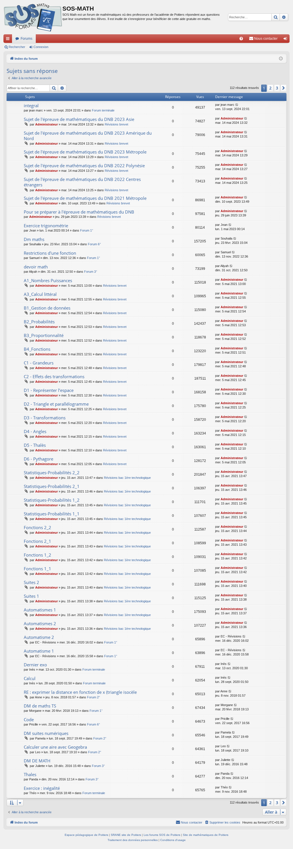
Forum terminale (103, 110)
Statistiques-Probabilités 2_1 (52, 486)
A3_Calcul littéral (40, 294)
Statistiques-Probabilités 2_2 (52, 472)
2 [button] (270, 88)
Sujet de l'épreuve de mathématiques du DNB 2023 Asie (79, 119)
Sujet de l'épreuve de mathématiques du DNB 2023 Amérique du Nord (88, 135)
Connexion (40, 47)
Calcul (29, 678)
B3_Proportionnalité (44, 335)
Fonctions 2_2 (37, 527)
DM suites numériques (46, 733)
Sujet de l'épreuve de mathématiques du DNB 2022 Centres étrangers (82, 182)
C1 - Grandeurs (39, 363)
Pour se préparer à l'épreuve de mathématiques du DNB (79, 212)
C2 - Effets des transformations (54, 376)
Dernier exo (35, 664)
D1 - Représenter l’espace (49, 390)
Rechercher (17, 47)
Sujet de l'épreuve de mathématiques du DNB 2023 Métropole (85, 152)
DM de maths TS (40, 706)
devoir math (36, 267)
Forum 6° (94, 244)
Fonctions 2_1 (37, 541)
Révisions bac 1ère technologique (127, 477)
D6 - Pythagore (38, 459)
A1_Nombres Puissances (48, 280)
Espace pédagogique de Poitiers (86, 834)
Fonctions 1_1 (37, 568)
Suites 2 (31, 582)
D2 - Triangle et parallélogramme (56, 404)
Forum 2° (93, 697)
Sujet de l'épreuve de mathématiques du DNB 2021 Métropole (85, 198)
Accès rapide (9, 40)
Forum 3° (90, 271)
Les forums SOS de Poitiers (162, 834)
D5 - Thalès (35, 445)
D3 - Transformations (45, 417)
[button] (283, 88)
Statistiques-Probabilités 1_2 (52, 500)
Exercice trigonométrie (46, 225)
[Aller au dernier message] (237, 105)
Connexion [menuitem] (286, 40)
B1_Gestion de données (47, 308)
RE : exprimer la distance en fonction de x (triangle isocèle (80, 692)
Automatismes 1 (40, 610)
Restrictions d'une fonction (50, 253)
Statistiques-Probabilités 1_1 (52, 514)
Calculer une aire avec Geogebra (55, 747)
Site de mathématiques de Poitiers (205, 834)
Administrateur (46, 124)
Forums (26, 39)
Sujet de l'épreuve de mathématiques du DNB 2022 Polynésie (84, 165)
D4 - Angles (35, 431)
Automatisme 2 (39, 637)
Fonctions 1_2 (37, 555)
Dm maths (34, 239)
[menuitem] (241, 38)
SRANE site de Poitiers (126, 834)
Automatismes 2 (40, 623)
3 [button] (277, 88)
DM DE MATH (37, 761)
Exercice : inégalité (42, 788)
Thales (30, 774)
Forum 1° (86, 230)
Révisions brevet (116, 124)
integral (31, 105)
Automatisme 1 (39, 651)
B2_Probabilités (39, 321)
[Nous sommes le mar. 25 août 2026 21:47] (281, 58)
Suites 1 (31, 596)
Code (29, 719)
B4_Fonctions (37, 349)
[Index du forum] (32, 17)
